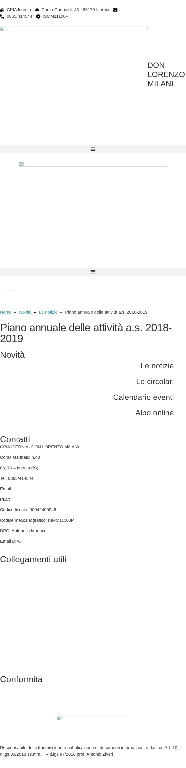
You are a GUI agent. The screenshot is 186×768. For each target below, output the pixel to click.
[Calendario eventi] (180, 397)
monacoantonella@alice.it (49, 541)
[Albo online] (180, 412)
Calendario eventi (143, 397)
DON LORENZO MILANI (166, 74)
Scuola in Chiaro (16, 619)
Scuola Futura (13, 640)
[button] (93, 149)
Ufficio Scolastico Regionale (27, 608)
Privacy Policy (13, 686)
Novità (25, 312)
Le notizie (48, 312)
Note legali (10, 707)
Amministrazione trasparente (27, 587)
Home (6, 312)
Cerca (11, 290)
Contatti (7, 566)
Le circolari (155, 381)
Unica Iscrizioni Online (21, 661)
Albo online (154, 412)
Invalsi (6, 629)
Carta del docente (17, 650)
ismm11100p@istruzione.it (145, 9)
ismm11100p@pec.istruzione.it (40, 499)
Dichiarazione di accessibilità (28, 697)
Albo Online (11, 577)
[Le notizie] (180, 365)
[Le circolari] (180, 381)
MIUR (5, 598)
